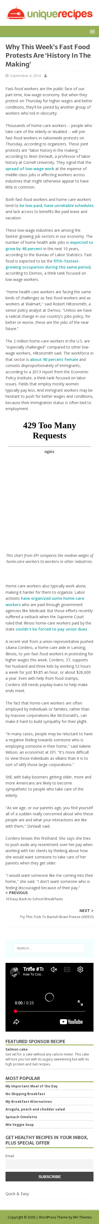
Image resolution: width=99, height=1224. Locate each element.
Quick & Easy (17, 1193)
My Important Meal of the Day (32, 1086)
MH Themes (82, 1217)
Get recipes (41, 1064)
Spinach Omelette (21, 1117)
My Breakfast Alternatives (29, 1101)
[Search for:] (49, 948)
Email (10, 1156)
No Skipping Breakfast (25, 1094)
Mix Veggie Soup (20, 1124)
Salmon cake (17, 1049)
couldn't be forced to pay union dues (51, 629)
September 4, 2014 (25, 75)
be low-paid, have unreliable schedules (57, 205)
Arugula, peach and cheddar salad (35, 1109)
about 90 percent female (54, 359)
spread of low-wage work (30, 168)
